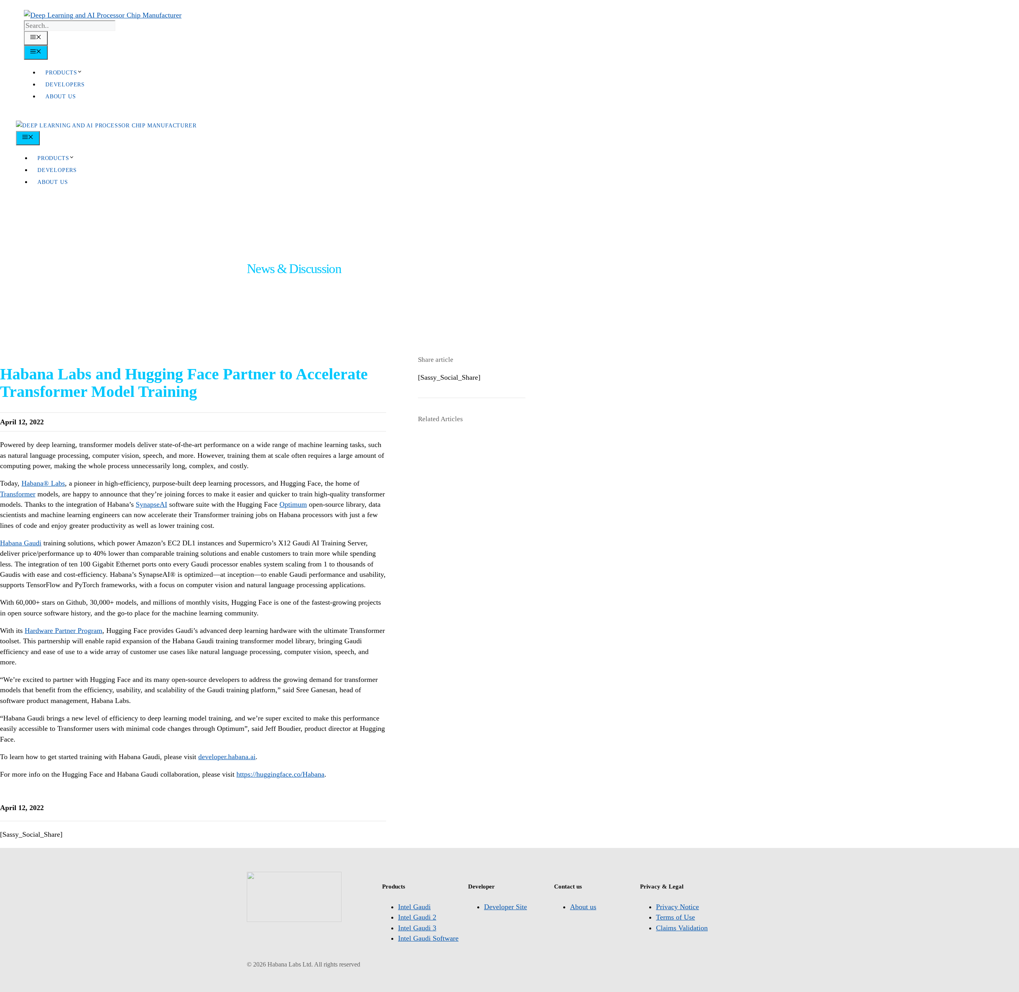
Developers (65, 85)
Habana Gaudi (20, 543)
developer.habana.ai (227, 757)
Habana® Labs (43, 483)
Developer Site (505, 907)
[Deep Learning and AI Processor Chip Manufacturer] (106, 126)
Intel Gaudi (414, 907)
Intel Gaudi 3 (417, 928)
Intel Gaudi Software (428, 938)
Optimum (293, 504)
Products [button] (61, 73)
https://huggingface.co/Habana (280, 774)
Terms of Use (675, 917)
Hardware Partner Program (63, 631)
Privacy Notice (677, 907)
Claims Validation (682, 928)
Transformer (17, 494)
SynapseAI (151, 504)
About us (60, 97)
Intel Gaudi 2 (417, 917)
